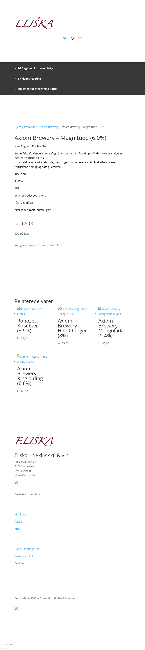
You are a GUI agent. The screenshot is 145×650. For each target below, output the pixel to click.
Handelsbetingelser (27, 549)
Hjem (18, 127)
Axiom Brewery (49, 127)
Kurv (17, 529)
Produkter (30, 127)
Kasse (18, 521)
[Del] (9, 644)
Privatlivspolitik (24, 556)
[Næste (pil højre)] (5, 648)
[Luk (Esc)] (12, 644)
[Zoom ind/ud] (1, 644)
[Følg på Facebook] (120, 621)
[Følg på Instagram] (127, 621)
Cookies (19, 563)
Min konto (21, 514)
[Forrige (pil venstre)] (1, 648)
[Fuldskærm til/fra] (5, 644)
